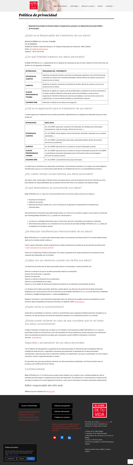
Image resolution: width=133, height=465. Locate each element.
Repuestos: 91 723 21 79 (27, 414)
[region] (20, 453)
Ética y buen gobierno (73, 428)
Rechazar (21, 458)
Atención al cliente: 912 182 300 (29, 412)
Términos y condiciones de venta (61, 424)
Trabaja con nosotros (62, 417)
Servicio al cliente (88, 6)
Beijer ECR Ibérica (104, 422)
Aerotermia (74, 6)
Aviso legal (55, 430)
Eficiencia (109, 6)
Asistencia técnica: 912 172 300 (29, 420)
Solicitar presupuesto (62, 406)
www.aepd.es (79, 302)
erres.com (50, 391)
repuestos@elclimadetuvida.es (28, 417)
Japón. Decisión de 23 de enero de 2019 (39, 248)
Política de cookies (13, 454)
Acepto (31, 458)
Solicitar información (61, 411)
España (100, 6)
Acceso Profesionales (29, 406)
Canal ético (62, 428)
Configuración (10, 458)
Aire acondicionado (60, 6)
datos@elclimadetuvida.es (38, 49)
